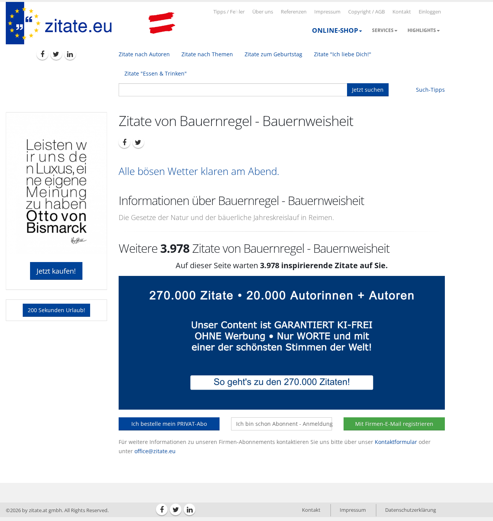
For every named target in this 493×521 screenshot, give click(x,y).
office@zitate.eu (155, 451)
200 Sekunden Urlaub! (56, 310)
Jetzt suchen (368, 89)
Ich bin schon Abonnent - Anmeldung (284, 423)
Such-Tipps (430, 89)
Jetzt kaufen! (56, 271)
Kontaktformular (396, 441)
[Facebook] (42, 54)
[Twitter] (56, 54)
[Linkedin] (70, 54)
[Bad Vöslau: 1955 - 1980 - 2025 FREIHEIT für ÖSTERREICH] (162, 23)
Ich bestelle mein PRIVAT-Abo (169, 423)
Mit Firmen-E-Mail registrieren (394, 423)
